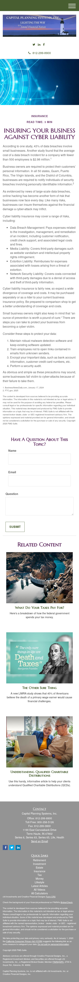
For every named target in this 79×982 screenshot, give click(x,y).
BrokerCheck (67, 902)
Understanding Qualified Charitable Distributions (39, 774)
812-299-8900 (42, 53)
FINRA (56, 961)
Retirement (39, 860)
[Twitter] (34, 44)
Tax (39, 875)
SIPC (61, 961)
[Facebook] (44, 44)
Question (12, 494)
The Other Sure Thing (39, 688)
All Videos (39, 889)
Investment (39, 864)
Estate (39, 867)
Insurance (39, 871)
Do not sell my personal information (53, 944)
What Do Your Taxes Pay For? (39, 607)
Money (40, 878)
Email (12, 472)
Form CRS (50, 896)
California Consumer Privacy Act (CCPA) (24, 941)
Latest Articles (39, 886)
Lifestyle (39, 882)
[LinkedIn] (39, 44)
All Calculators (39, 893)
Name (12, 451)
